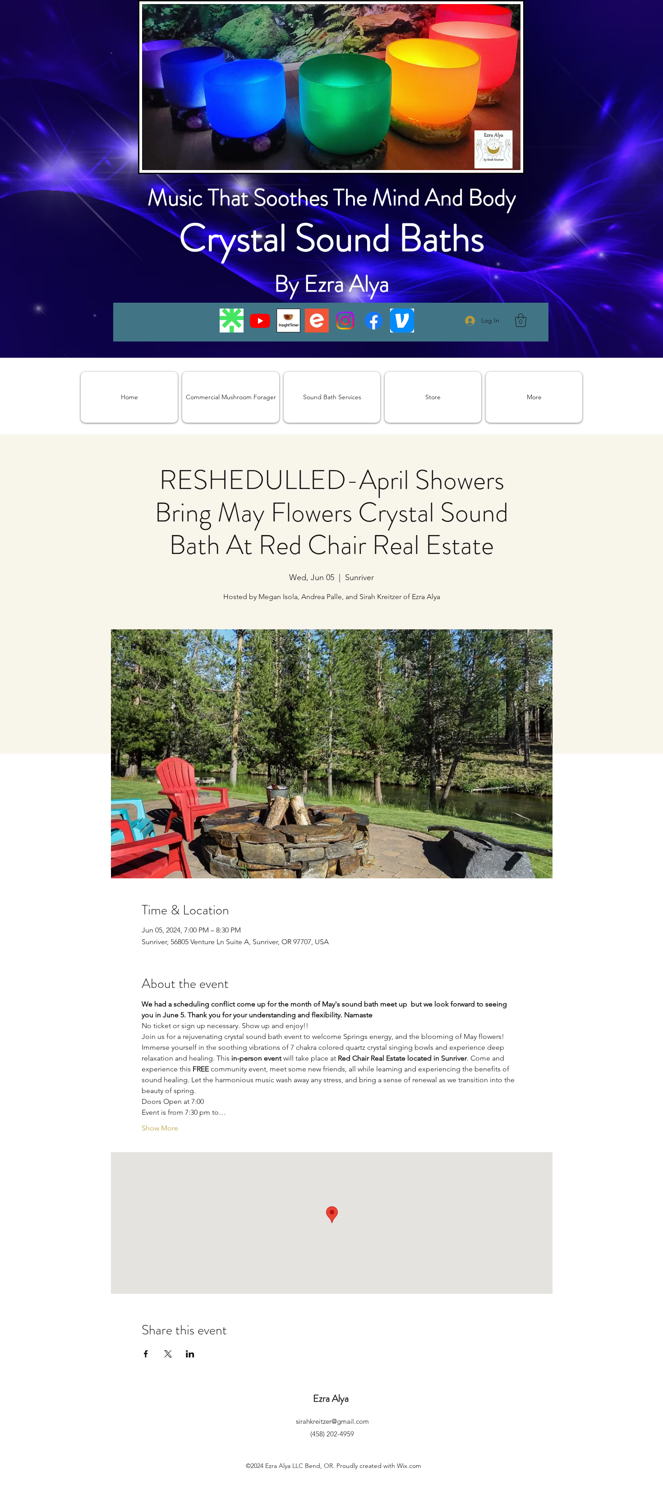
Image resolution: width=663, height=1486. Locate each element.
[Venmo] (402, 320)
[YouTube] (260, 320)
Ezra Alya (332, 1398)
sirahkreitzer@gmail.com (332, 1421)
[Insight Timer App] (288, 320)
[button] (520, 320)
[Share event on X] (168, 1353)
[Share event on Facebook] (146, 1353)
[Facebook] (374, 320)
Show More (160, 1128)
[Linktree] (232, 320)
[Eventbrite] (317, 320)
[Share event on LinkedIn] (190, 1353)
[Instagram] (345, 320)
